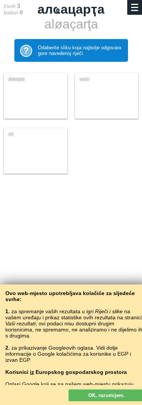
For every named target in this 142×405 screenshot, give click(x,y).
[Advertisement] (71, 266)
